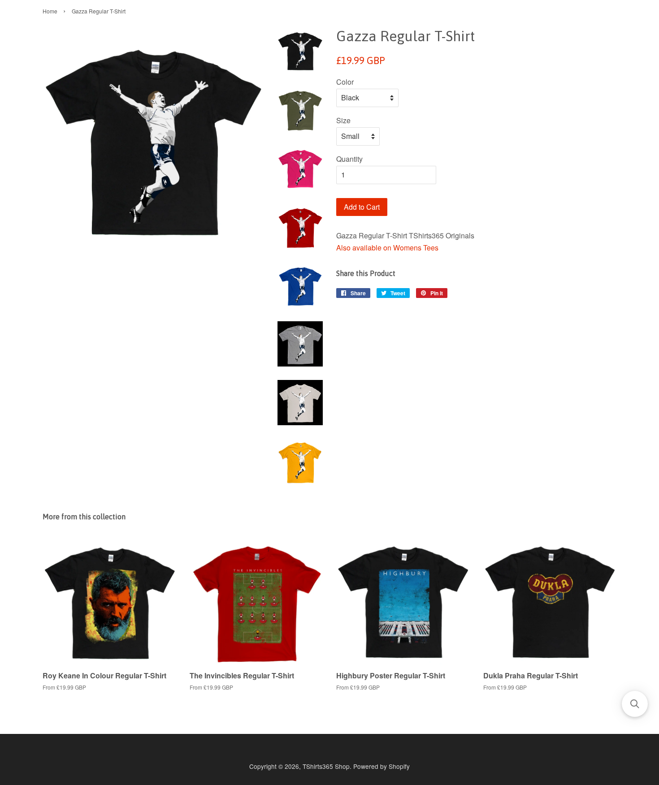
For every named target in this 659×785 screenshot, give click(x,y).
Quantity (349, 159)
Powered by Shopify (381, 766)
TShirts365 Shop (326, 766)
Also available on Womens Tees (387, 247)
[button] (635, 704)
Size (343, 120)
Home (50, 11)
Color (345, 82)
